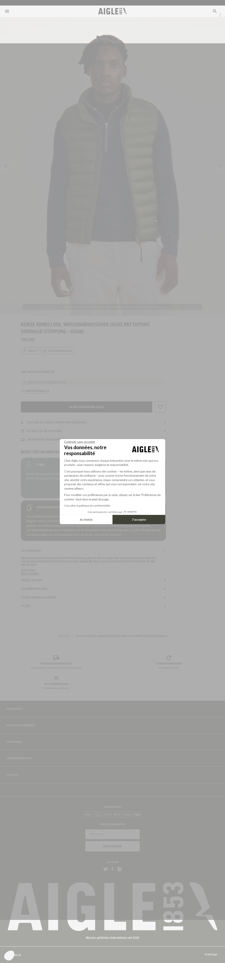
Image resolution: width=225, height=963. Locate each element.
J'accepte (139, 519)
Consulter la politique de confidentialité (87, 505)
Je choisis (86, 519)
